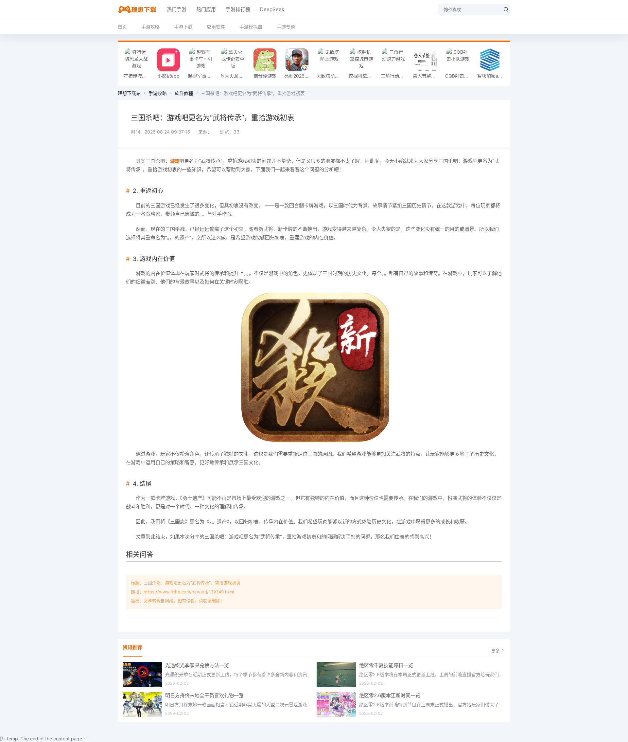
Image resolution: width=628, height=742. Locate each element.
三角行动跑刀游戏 (395, 76)
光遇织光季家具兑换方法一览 (197, 665)
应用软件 (216, 26)
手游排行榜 (238, 9)
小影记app (168, 76)
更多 (495, 650)
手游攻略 (150, 26)
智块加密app (490, 76)
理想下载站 (129, 93)
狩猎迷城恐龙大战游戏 (138, 76)
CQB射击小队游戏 (459, 76)
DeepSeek (272, 9)
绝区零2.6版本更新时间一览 (389, 695)
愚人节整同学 (426, 76)
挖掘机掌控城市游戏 (363, 76)
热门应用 (206, 9)
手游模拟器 (250, 26)
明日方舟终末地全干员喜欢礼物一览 (204, 695)
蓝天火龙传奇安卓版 (234, 76)
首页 (122, 26)
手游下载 (183, 26)
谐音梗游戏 (264, 76)
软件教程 (184, 93)
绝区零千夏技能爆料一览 (386, 665)
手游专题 (286, 26)
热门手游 (176, 9)
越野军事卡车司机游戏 (202, 76)
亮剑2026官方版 (298, 76)
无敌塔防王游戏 (331, 76)
